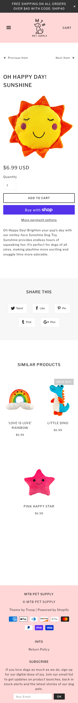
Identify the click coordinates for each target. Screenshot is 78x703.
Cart (67, 27)
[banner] (39, 28)
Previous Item (17, 57)
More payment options (39, 220)
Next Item (63, 57)
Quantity (9, 177)
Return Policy (39, 649)
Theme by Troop (22, 610)
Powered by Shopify (53, 610)
